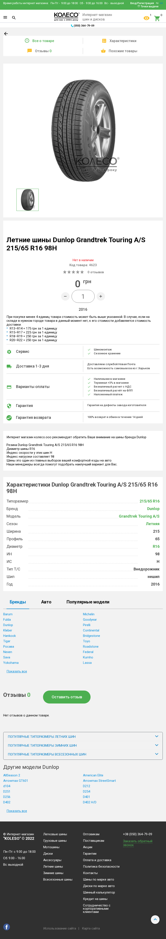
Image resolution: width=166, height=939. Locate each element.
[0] (157, 18)
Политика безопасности (101, 866)
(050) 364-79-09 (84, 25)
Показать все (16, 671)
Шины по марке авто (98, 879)
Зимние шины (53, 873)
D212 (86, 786)
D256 (6, 797)
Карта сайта (91, 928)
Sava (6, 657)
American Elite (93, 775)
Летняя (153, 523)
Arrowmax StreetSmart (99, 781)
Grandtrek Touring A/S (139, 516)
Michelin (88, 614)
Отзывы (43, 51)
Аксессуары (52, 860)
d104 (6, 786)
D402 (6, 802)
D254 (86, 791)
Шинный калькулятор (99, 892)
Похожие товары (123, 51)
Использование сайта (59, 928)
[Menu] (5, 17)
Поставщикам (93, 841)
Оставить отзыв (67, 697)
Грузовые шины (55, 841)
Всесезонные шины (57, 879)
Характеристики (123, 41)
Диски (48, 854)
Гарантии (89, 854)
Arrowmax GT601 (15, 781)
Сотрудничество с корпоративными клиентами (96, 909)
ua (161, 3)
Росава (8, 647)
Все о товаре (43, 41)
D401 (86, 797)
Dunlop (153, 508)
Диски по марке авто (99, 886)
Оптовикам (91, 834)
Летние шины (53, 866)
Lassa (87, 663)
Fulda (7, 620)
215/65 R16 (150, 501)
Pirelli (86, 625)
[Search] (13, 17)
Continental (91, 630)
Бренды (18, 602)
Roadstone (91, 647)
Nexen (7, 652)
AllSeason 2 (11, 775)
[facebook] (6, 926)
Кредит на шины (95, 899)
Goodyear (90, 620)
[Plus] (101, 296)
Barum (8, 614)
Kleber (7, 630)
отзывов (96, 272)
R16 (156, 546)
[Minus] (65, 296)
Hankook (9, 636)
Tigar (6, 641)
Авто (46, 602)
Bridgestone (91, 636)
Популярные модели (88, 602)
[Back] (6, 34)
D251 (6, 791)
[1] (146, 18)
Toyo (86, 641)
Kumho (88, 657)
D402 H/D (89, 802)
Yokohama (11, 663)
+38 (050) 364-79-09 (137, 834)
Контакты (90, 873)
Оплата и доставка (97, 860)
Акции (87, 847)
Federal (88, 652)
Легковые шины (55, 834)
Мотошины (51, 847)
